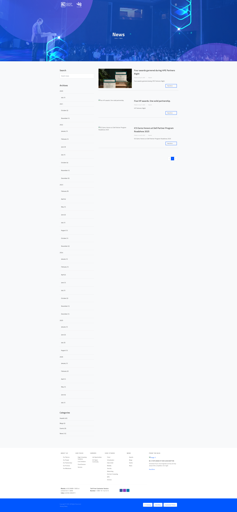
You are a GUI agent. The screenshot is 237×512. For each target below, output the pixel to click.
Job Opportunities (97, 457)
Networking (110, 471)
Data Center (110, 463)
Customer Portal (170, 505)
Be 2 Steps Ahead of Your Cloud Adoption (161, 461)
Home (116, 38)
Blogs (130, 460)
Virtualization (110, 460)
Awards (131, 457)
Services (80, 467)
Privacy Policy (63, 506)
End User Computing (112, 474)
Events (131, 463)
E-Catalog (148, 505)
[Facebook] (121, 490)
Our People (66, 460)
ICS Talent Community (95, 461)
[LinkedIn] (127, 490)
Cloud (108, 457)
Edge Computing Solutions (82, 458)
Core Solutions (82, 461)
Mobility (109, 466)
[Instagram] (124, 490)
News (130, 466)
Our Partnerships (67, 463)
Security (109, 468)
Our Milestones (67, 468)
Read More (170, 86)
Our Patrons (66, 457)
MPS (108, 477)
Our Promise (66, 466)
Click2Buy (158, 505)
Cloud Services (82, 464)
